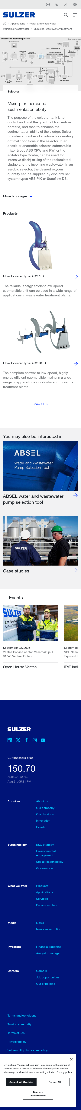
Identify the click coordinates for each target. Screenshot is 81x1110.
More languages (15, 196)
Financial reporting (48, 946)
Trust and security (19, 1024)
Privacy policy (17, 1041)
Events (40, 827)
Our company (45, 807)
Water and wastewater (42, 23)
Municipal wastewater (16, 28)
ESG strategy (45, 844)
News (40, 922)
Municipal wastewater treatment (53, 28)
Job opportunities (48, 977)
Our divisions (45, 814)
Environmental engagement (46, 853)
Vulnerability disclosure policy (28, 1050)
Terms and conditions (22, 1015)
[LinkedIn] (10, 740)
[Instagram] (34, 740)
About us (42, 801)
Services (42, 898)
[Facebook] (26, 740)
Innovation (43, 820)
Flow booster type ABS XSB (24, 363)
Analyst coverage (48, 953)
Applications (18, 23)
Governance (44, 868)
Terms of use (16, 1032)
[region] (38, 1080)
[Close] (71, 1059)
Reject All (55, 1081)
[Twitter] (18, 740)
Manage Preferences (38, 1094)
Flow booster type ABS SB (23, 276)
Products (42, 885)
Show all (38, 404)
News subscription (48, 929)
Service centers (46, 905)
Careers (41, 970)
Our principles (45, 983)
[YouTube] (43, 740)
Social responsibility (49, 861)
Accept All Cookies (21, 1081)
